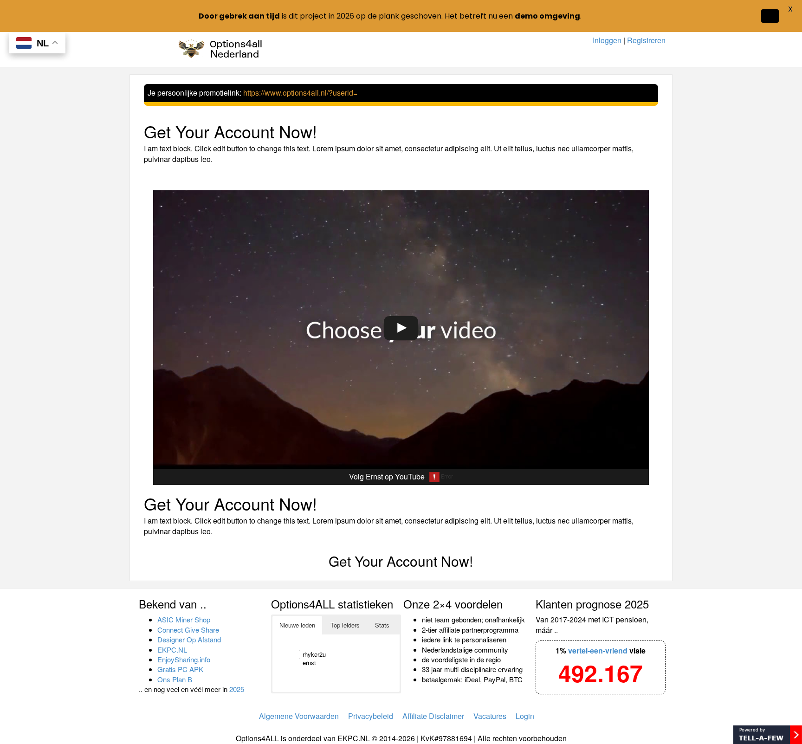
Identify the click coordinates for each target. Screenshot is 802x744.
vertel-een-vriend (597, 650)
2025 (236, 689)
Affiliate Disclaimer (433, 716)
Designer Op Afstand (189, 639)
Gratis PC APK (180, 669)
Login (525, 716)
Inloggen (607, 40)
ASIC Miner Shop (183, 619)
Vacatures (489, 716)
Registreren (646, 40)
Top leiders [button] (345, 625)
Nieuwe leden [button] (297, 625)
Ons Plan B (174, 679)
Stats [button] (382, 625)
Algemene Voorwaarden (299, 716)
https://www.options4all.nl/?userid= (300, 92)
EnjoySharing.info (183, 659)
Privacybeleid (370, 716)
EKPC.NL (172, 649)
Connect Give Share (188, 629)
